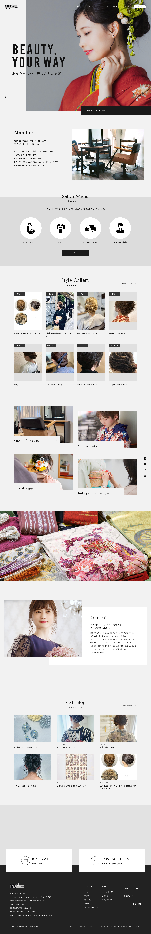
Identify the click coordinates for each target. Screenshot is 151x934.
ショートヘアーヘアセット (87, 385)
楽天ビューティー (130, 896)
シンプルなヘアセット (54, 385)
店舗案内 (86, 896)
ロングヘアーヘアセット (118, 385)
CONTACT (140, 7)
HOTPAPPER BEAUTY (130, 888)
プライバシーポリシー (91, 908)
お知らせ (105, 896)
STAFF (107, 7)
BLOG (99, 7)
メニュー (86, 892)
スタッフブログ (107, 900)
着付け (19, 294)
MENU (79, 7)
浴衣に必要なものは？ (108, 747)
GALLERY (89, 7)
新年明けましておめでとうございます (71, 786)
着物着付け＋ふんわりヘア (119, 333)
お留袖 (16, 385)
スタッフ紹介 (88, 900)
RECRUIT (116, 7)
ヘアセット (82, 294)
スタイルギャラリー (108, 892)
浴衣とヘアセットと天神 (66, 747)
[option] (88, 55)
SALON (127, 7)
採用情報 (86, 904)
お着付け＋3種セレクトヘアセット (27, 333)
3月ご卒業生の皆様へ (102, 110)
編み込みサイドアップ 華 (87, 333)
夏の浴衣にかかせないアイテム (26, 747)
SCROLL (6, 95)
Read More (75, 253)
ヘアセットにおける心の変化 (25, 786)
